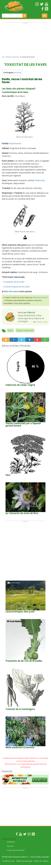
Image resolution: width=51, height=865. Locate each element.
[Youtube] (20, 834)
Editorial (31, 312)
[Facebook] (17, 834)
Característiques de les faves (16, 286)
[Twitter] (24, 834)
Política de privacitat (24, 861)
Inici (3, 57)
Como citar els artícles (16, 850)
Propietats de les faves (14, 281)
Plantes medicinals (12, 57)
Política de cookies (40, 861)
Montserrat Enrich (40, 297)
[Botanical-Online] (14, 6)
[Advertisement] (25, 40)
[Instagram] (29, 834)
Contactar (11, 842)
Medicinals (40, 180)
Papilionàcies (15, 143)
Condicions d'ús (8, 861)
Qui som (10, 846)
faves (10, 330)
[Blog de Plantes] (33, 834)
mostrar (17, 72)
